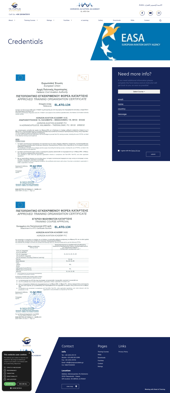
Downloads (117, 20)
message (121, 114)
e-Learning (84, 20)
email (120, 100)
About (11, 20)
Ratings (49, 20)
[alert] (16, 371)
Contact (146, 20)
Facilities (66, 20)
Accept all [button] (10, 384)
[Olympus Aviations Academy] (26, 342)
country (121, 110)
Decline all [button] (23, 384)
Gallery (100, 20)
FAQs (132, 20)
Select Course (138, 91)
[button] (14, 20)
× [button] (29, 353)
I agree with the (130, 151)
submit (153, 154)
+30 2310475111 (23, 14)
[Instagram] (158, 13)
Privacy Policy (123, 352)
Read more (17, 363)
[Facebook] (142, 13)
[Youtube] (150, 13)
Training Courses (29, 20)
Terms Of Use (135, 151)
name (120, 105)
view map (70, 386)
